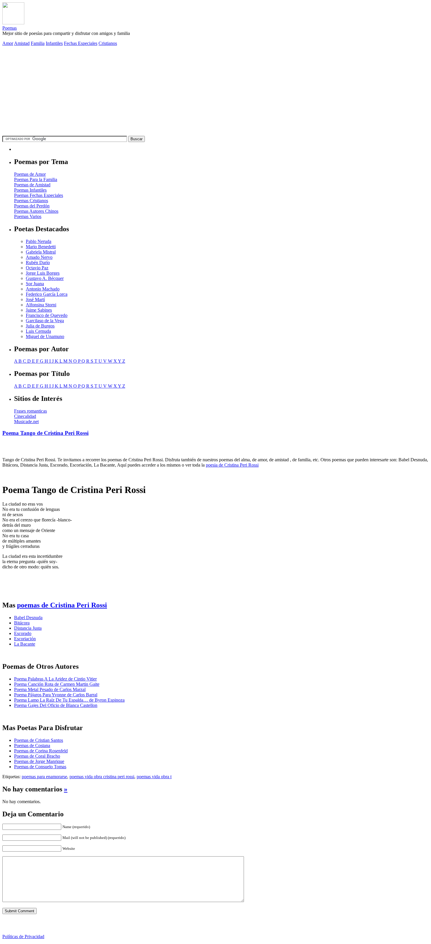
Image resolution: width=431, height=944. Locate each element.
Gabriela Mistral (41, 251)
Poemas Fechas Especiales (38, 195)
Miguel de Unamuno (45, 336)
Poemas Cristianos (31, 200)
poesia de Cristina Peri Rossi (232, 464)
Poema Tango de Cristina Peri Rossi (45, 433)
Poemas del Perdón (32, 205)
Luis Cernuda (38, 331)
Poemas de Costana (32, 745)
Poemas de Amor (30, 174)
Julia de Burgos (40, 325)
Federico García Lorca (46, 294)
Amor (7, 43)
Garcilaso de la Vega (45, 320)
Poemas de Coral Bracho (37, 756)
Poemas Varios (27, 216)
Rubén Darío (38, 262)
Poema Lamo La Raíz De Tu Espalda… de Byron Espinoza (69, 700)
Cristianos (108, 43)
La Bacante (24, 643)
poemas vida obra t (154, 776)
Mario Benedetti (41, 246)
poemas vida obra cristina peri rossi (101, 776)
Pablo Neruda (38, 241)
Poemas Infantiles (30, 190)
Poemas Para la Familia (35, 179)
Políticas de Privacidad (23, 936)
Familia (38, 43)
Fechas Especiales (80, 43)
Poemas (9, 28)
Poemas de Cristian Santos (38, 740)
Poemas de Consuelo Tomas (40, 766)
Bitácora (22, 622)
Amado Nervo (39, 257)
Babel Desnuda (28, 617)
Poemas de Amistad (32, 184)
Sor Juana (35, 283)
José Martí (35, 299)
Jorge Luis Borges (43, 273)
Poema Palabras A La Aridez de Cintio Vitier (55, 678)
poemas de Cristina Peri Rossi (62, 605)
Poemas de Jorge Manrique (39, 761)
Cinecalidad (25, 416)
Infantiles (54, 43)
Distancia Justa (28, 628)
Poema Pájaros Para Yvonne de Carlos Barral (55, 694)
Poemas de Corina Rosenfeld (41, 750)
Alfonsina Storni (41, 304)
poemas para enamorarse (44, 776)
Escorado (22, 633)
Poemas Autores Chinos (36, 211)
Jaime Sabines (39, 310)
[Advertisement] (215, 92)
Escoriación (25, 638)
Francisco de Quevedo (46, 315)
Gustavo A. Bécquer (45, 278)
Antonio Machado (43, 288)
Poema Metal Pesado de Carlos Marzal (50, 689)
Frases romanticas (30, 410)
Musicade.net (26, 421)
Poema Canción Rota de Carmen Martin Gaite (56, 684)
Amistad (22, 43)
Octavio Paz (37, 267)
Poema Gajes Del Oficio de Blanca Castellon (55, 705)
